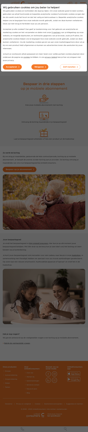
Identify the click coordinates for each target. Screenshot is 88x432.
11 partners (55, 32)
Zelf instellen (69, 67)
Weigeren (39, 67)
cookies (26, 57)
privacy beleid (51, 57)
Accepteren (11, 67)
